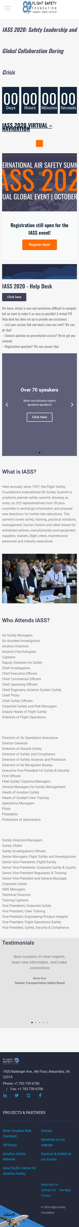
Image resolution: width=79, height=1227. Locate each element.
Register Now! (39, 245)
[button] (39, 143)
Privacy (46, 1195)
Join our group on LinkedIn (9, 1215)
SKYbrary (10, 1145)
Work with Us (49, 1184)
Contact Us (48, 1190)
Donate (46, 1131)
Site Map (65, 1190)
